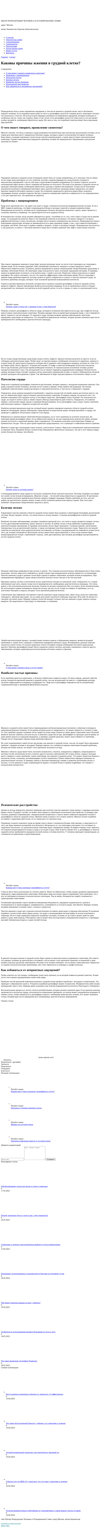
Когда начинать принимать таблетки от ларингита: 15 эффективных (34, 1394)
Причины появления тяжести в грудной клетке (30, 1141)
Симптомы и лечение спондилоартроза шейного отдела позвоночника (30, 1245)
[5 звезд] (19, 1049)
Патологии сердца (13, 78)
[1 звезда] (19, 1011)
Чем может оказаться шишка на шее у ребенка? (21, 1303)
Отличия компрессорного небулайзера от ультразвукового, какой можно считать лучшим (43, 1511)
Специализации (12, 42)
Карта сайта (5, 1526)
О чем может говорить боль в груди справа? (24, 668)
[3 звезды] (19, 1030)
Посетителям (11, 46)
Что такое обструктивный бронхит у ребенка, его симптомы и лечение (36, 1423)
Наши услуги (11, 51)
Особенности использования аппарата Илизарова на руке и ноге (28, 1332)
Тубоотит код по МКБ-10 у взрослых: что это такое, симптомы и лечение (36, 1481)
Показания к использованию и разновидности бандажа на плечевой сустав (32, 1274)
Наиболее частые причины (17, 82)
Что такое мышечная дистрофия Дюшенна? (19, 1361)
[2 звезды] (56, 1011)
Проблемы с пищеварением (17, 75)
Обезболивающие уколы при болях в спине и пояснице (24, 1186)
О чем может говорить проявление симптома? (25, 73)
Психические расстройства (17, 84)
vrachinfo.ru (5, 1523)
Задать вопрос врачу (14, 48)
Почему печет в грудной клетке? (19, 489)
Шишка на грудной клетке (22, 1124)
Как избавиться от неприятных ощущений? (24, 86)
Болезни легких (12, 80)
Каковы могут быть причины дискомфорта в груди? (28, 888)
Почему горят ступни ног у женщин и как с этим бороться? (31, 307)
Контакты (10, 53)
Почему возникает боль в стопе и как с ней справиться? (24, 1215)
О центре (10, 37)
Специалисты (11, 44)
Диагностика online (14, 40)
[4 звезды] (56, 1030)
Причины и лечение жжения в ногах (26, 1108)
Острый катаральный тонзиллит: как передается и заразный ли (32, 1452)
